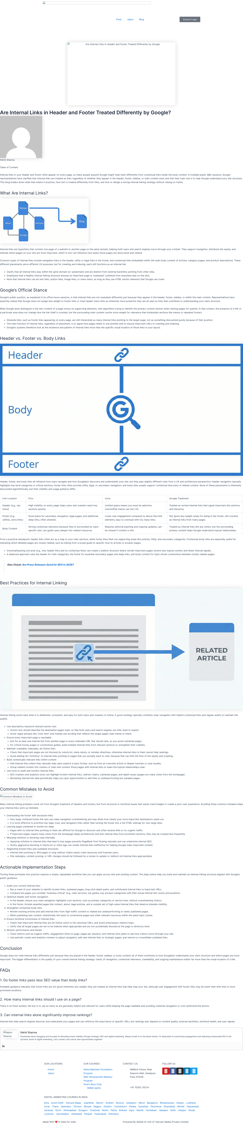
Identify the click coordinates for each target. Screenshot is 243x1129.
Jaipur (130, 19)
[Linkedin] (3, 1046)
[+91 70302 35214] (126, 1089)
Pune (118, 19)
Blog (141, 19)
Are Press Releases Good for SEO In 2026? (48, 564)
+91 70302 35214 (139, 1087)
